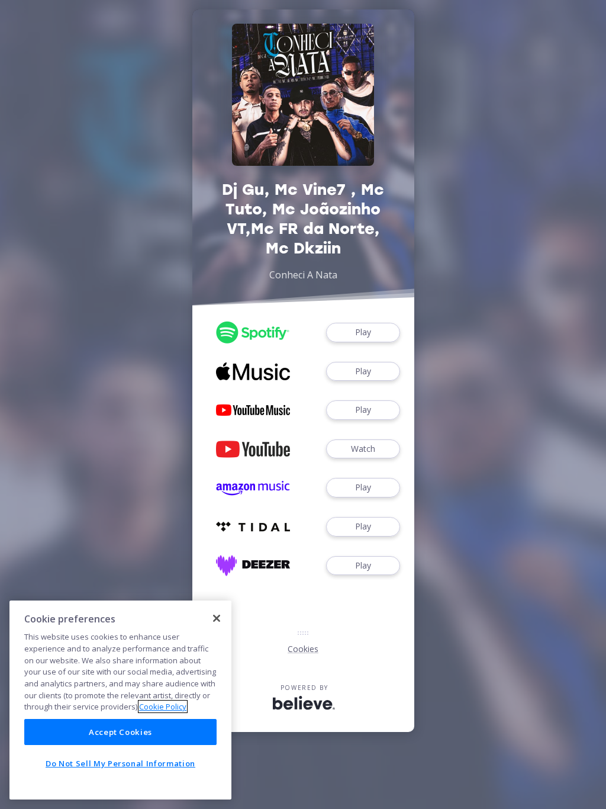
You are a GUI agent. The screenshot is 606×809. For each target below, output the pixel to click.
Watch (363, 448)
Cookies (303, 648)
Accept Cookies (120, 732)
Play (363, 332)
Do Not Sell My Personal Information (120, 763)
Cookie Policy (162, 706)
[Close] (217, 618)
